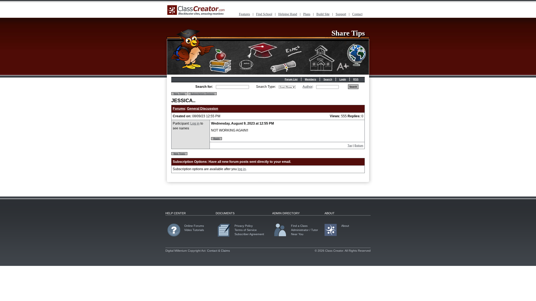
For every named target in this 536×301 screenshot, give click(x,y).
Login (342, 79)
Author (307, 86)
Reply (216, 138)
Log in (195, 123)
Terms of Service (245, 230)
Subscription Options (202, 93)
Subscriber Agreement (249, 234)
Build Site (323, 14)
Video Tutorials (194, 230)
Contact (357, 14)
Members (310, 79)
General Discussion (202, 108)
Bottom (358, 145)
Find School (264, 14)
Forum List (291, 79)
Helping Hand (287, 14)
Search (327, 79)
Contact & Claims (218, 250)
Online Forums (194, 225)
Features (244, 14)
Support (341, 14)
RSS (355, 79)
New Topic (179, 93)
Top (350, 145)
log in (242, 169)
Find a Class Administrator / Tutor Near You (304, 230)
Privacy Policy (243, 225)
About (345, 225)
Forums (179, 108)
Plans (306, 14)
